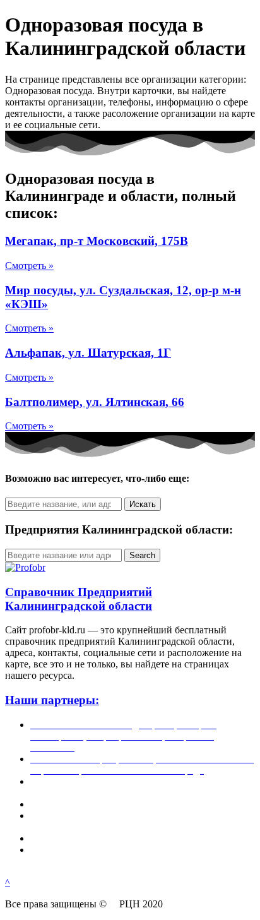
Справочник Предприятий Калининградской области (78, 598)
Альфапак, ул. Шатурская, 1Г (88, 352)
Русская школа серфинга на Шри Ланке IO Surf (131, 804)
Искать (142, 504)
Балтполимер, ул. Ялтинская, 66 (94, 402)
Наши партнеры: (52, 700)
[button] (7, 882)
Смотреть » (29, 265)
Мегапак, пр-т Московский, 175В (96, 241)
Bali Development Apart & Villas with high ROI (126, 838)
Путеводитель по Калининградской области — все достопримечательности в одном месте (140, 855)
